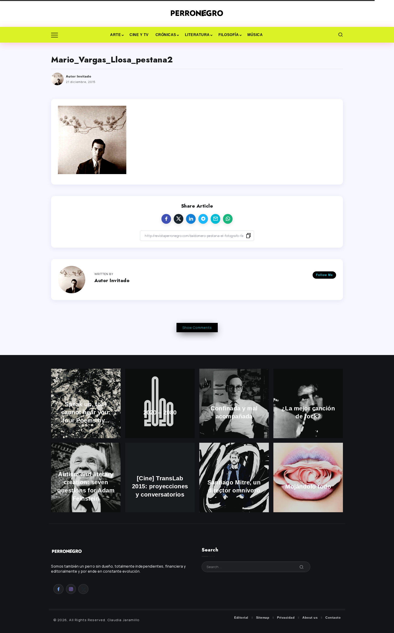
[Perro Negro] (197, 13)
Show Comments (197, 327)
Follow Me (324, 275)
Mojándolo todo (308, 486)
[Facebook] (58, 589)
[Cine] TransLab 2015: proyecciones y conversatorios (160, 486)
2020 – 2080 (160, 412)
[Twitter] (83, 589)
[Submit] (301, 567)
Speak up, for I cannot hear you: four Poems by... (86, 412)
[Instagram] (71, 589)
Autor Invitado (78, 76)
